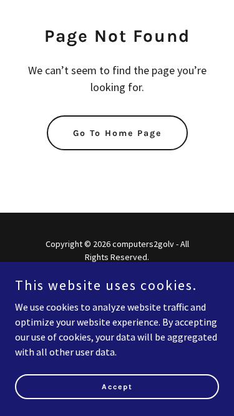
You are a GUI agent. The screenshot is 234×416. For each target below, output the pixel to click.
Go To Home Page (117, 133)
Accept (117, 386)
